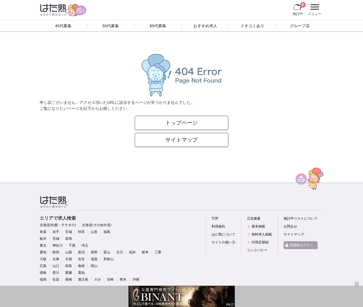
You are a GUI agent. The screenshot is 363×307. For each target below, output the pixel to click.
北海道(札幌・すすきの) (58, 225)
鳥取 (68, 266)
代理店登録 (260, 242)
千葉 (72, 245)
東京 (43, 245)
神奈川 (57, 245)
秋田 (81, 232)
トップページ (181, 123)
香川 (55, 273)
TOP (215, 218)
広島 (43, 266)
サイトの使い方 (223, 242)
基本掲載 (258, 226)
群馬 (68, 239)
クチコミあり (252, 26)
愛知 (43, 252)
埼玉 (84, 245)
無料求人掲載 (262, 234)
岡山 (94, 266)
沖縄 (135, 279)
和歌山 (109, 259)
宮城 (68, 232)
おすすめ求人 (205, 26)
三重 (158, 252)
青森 (43, 232)
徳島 (43, 273)
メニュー (313, 10)
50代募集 (110, 26)
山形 (94, 232)
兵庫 (55, 259)
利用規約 (218, 226)
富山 (107, 252)
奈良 (81, 259)
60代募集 (158, 26)
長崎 (68, 279)
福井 (132, 252)
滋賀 (94, 259)
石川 (119, 252)
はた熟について (223, 234)
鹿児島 (83, 279)
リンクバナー (257, 250)
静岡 (55, 252)
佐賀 (55, 279)
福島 (107, 232)
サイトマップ (181, 140)
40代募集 (63, 26)
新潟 (81, 252)
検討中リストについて (301, 218)
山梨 (68, 252)
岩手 (55, 232)
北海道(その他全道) (96, 225)
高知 (81, 273)
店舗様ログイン (301, 245)
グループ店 (300, 26)
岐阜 (145, 252)
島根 (81, 266)
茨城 (55, 239)
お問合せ (290, 226)
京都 (68, 259)
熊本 (123, 279)
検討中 (298, 9)
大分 (97, 279)
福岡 (43, 279)
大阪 (43, 259)
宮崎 (110, 279)
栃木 (43, 239)
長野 (94, 252)
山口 (55, 266)
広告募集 (254, 218)
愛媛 (68, 273)
